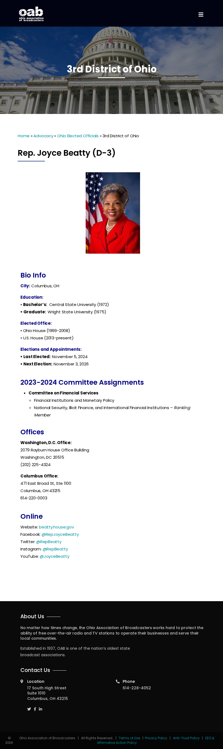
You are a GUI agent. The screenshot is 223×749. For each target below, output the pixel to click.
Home (24, 136)
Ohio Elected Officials (78, 136)
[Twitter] (29, 707)
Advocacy (43, 136)
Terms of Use (130, 738)
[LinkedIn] (40, 707)
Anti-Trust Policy (186, 738)
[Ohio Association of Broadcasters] (31, 13)
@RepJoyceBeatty (60, 534)
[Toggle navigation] (200, 14)
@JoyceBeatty (54, 556)
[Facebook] (35, 707)
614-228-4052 (137, 688)
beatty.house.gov (56, 527)
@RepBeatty (48, 541)
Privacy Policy (156, 738)
